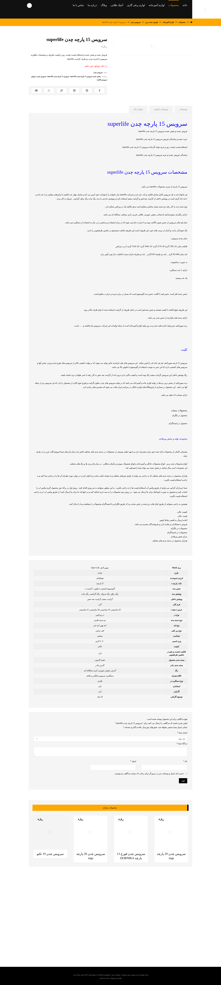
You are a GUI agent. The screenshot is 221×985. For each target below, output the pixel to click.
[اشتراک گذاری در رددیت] (74, 90)
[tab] (183, 109)
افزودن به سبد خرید (125, 849)
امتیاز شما (182, 733)
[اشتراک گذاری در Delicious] (62, 90)
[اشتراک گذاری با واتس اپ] (49, 90)
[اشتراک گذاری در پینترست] (87, 90)
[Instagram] (101, 942)
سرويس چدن (98, 72)
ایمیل (133, 761)
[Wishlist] (14, 5)
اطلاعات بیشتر (164, 849)
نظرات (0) (138, 109)
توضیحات (183, 109)
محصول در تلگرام (179, 415)
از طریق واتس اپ (51, 492)
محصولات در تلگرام (179, 528)
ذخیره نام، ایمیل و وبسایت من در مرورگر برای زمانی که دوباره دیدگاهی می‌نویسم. (149, 773)
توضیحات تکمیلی (161, 109)
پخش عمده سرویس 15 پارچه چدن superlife (85, 76)
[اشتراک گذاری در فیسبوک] (100, 90)
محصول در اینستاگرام (178, 423)
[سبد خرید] (5, 5)
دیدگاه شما (182, 743)
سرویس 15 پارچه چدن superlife (58, 76)
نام (185, 761)
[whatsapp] (112, 942)
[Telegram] (117, 942)
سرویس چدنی (41, 76)
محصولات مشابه (179, 410)
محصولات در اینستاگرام (177, 532)
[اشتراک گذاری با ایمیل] (36, 90)
